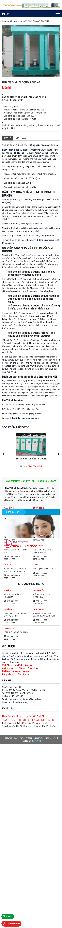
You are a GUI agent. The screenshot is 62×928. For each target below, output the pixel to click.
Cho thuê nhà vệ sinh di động (15, 702)
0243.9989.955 (24, 546)
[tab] (7, 138)
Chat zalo (7, 916)
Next (58, 454)
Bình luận (21, 138)
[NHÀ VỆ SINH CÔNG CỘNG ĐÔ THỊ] (31, 444)
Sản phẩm (14, 21)
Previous (3, 454)
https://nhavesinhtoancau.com (24, 418)
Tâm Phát (36, 741)
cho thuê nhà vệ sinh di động (15, 656)
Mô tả (7, 138)
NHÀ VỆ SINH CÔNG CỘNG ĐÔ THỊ (31, 458)
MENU (5, 13)
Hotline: (31, 466)
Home (5, 21)
